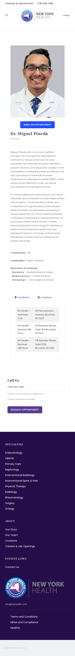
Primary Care (13, 464)
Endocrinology (13, 453)
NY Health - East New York (24, 314)
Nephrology (12, 469)
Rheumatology (14, 497)
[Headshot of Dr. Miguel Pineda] (37, 81)
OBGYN (9, 458)
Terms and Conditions (24, 616)
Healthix (15, 628)
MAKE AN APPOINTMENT (37, 124)
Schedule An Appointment (19, 3)
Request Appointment (25, 409)
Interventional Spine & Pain (21, 480)
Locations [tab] (23, 297)
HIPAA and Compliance (24, 622)
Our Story (11, 529)
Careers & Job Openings (20, 546)
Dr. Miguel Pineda (29, 133)
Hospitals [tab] (46, 297)
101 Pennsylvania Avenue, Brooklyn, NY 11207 (45, 314)
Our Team (11, 535)
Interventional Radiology (20, 475)
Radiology (11, 492)
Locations (11, 540)
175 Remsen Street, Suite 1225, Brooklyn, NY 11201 (45, 344)
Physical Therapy (15, 486)
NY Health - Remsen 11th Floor (24, 329)
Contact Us (12, 567)
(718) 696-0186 (45, 3)
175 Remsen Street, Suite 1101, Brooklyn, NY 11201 (45, 329)
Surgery (9, 503)
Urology (9, 508)
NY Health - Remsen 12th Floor (24, 344)
